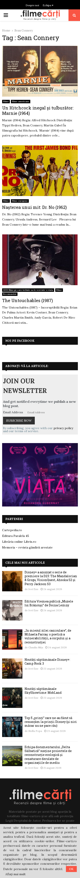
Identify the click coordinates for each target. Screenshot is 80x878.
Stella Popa (35, 731)
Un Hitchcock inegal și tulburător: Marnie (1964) (38, 110)
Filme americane (20, 101)
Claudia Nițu (35, 647)
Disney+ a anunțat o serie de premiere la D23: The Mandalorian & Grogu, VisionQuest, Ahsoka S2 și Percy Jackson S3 (51, 578)
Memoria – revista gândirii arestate (27, 547)
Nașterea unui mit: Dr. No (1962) (34, 207)
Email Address (13, 412)
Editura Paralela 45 (15, 536)
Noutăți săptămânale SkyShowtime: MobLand (43, 691)
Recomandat (9, 294)
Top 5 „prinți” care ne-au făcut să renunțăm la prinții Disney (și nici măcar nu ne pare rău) (51, 722)
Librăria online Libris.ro (19, 542)
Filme (6, 101)
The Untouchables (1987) (27, 300)
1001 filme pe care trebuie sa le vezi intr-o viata (28, 290)
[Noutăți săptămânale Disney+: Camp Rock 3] (12, 668)
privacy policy (63, 428)
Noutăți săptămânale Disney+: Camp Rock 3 (47, 661)
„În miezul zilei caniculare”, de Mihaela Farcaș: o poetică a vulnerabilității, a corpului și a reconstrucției (48, 636)
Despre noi (32, 5)
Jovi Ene (33, 589)
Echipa (47, 5)
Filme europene (20, 200)
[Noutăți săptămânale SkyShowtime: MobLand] (12, 698)
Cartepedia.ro (12, 530)
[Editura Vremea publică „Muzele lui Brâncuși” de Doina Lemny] (12, 610)
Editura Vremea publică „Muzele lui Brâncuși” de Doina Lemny (49, 603)
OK (71, 869)
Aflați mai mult (15, 874)
